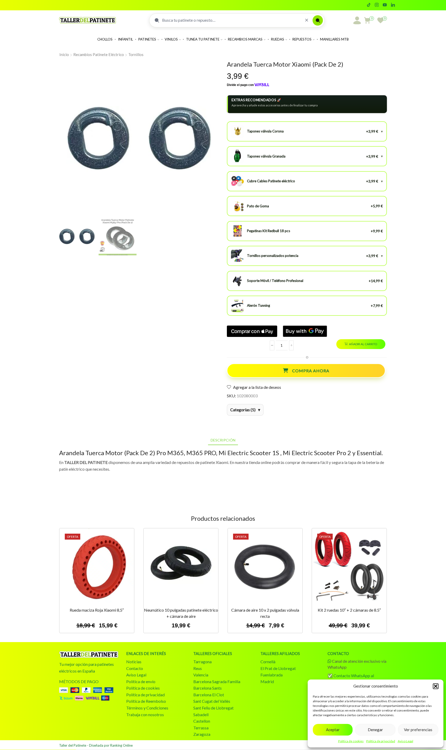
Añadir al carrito (363, 344)
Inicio (64, 54)
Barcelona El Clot (208, 694)
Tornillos (136, 54)
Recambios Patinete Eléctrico (98, 54)
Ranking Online (121, 745)
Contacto (134, 668)
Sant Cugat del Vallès (211, 701)
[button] (435, 686)
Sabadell (201, 714)
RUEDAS (277, 39)
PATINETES (147, 39)
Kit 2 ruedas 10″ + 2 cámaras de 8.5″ (349, 609)
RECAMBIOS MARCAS (245, 39)
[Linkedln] (393, 5)
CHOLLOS (105, 39)
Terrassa (201, 727)
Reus (197, 668)
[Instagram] (377, 5)
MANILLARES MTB (334, 39)
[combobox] (231, 20)
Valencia (200, 674)
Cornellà (267, 661)
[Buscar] (318, 20)
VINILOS (171, 39)
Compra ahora (310, 370)
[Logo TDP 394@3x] (88, 654)
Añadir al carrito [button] (96, 567)
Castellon (201, 721)
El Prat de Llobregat (278, 668)
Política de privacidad (380, 741)
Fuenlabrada (271, 674)
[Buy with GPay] (305, 331)
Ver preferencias (418, 729)
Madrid (267, 681)
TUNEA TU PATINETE (202, 39)
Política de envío (140, 681)
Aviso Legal (405, 741)
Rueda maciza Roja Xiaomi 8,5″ (97, 609)
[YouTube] (385, 5)
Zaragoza (201, 734)
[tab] (223, 440)
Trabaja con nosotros (145, 714)
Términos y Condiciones (147, 707)
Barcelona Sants (207, 687)
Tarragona (202, 661)
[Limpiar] (306, 20)
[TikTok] (369, 5)
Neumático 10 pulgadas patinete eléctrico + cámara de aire (181, 613)
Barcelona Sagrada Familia (216, 681)
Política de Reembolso (146, 701)
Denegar (375, 729)
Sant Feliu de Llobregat (213, 707)
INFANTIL (125, 39)
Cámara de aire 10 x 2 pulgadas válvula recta (265, 613)
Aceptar (333, 729)
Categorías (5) (243, 409)
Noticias (133, 661)
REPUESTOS (302, 39)
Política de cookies (351, 741)
